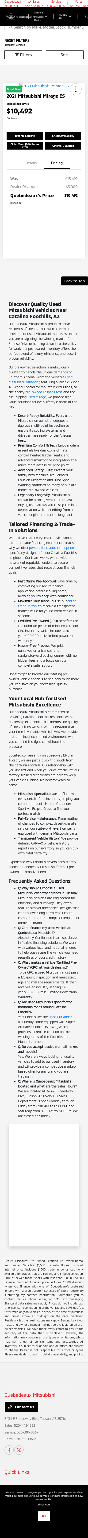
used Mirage (36, 397)
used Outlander (60, 1017)
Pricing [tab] (57, 163)
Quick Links (16, 1472)
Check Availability (63, 135)
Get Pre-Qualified (63, 145)
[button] (25, 136)
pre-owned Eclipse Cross (43, 392)
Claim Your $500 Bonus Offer (25, 145)
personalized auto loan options (52, 548)
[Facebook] (9, 1450)
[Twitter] (19, 1450)
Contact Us (24, 1406)
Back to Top (74, 281)
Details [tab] (31, 163)
